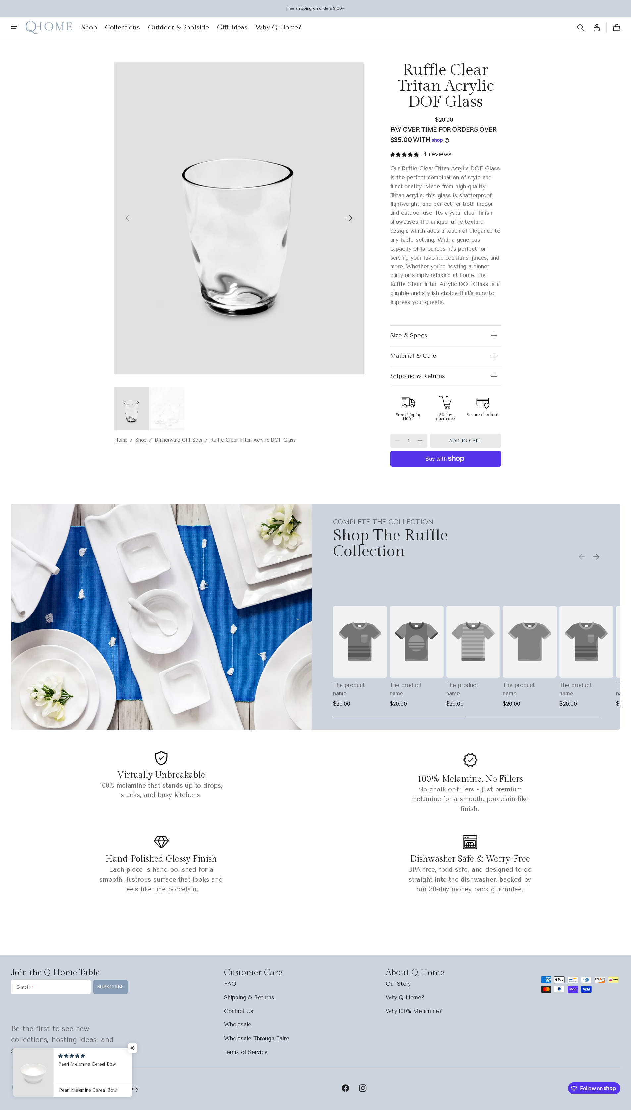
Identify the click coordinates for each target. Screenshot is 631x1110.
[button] (580, 27)
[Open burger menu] (14, 27)
